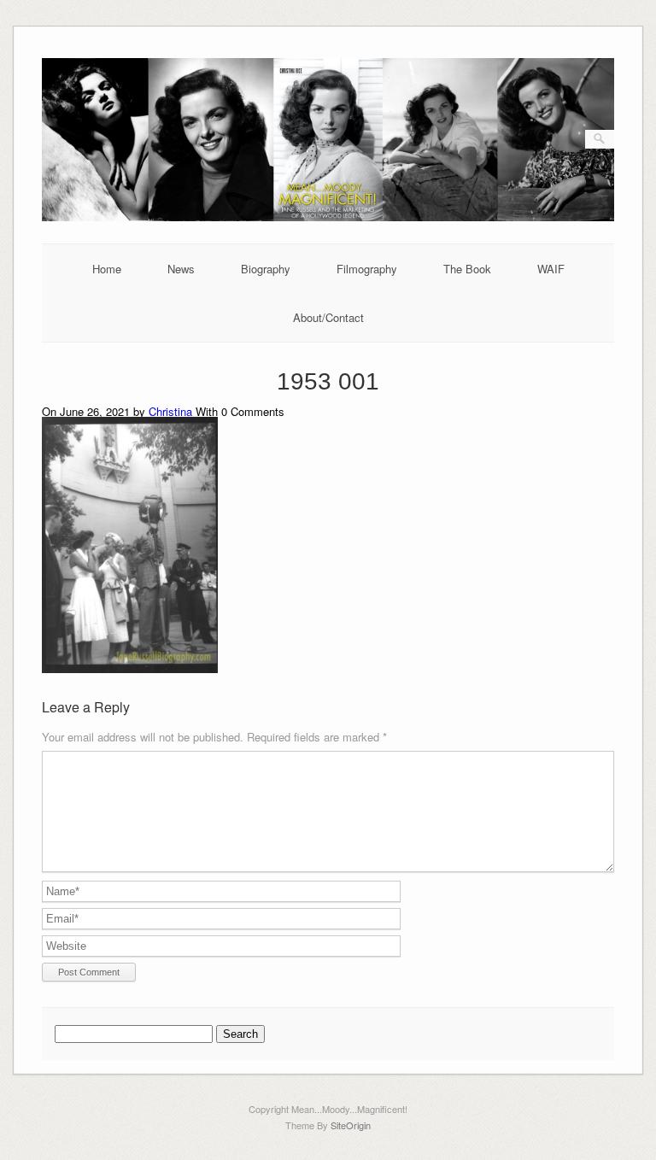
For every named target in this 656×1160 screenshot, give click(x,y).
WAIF (551, 269)
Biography (265, 269)
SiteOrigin (351, 1125)
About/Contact (328, 317)
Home (106, 269)
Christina (170, 411)
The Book (467, 269)
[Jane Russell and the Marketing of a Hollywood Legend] (328, 216)
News (181, 269)
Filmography (367, 269)
